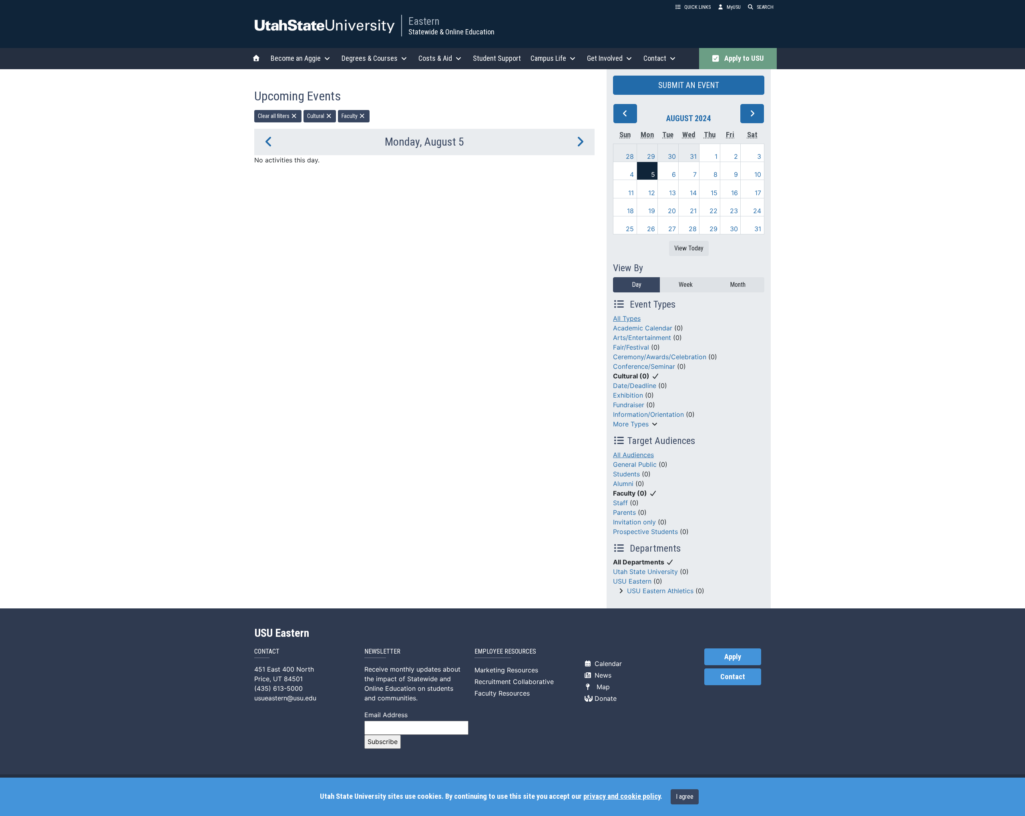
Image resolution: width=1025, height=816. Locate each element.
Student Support (497, 58)
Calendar (607, 664)
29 (651, 156)
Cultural (316, 116)
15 (714, 193)
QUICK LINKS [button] (697, 7)
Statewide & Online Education (451, 32)
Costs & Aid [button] (435, 58)
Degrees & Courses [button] (370, 58)
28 (630, 156)
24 (757, 211)
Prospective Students (645, 532)
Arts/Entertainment (642, 338)
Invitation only (634, 522)
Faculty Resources (502, 693)
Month (738, 284)
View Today (688, 248)
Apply (732, 656)
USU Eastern (632, 581)
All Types (627, 318)
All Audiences (633, 455)
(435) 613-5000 (278, 688)
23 (734, 211)
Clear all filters (274, 116)
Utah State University (645, 572)
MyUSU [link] (734, 7)
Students (626, 474)
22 (713, 211)
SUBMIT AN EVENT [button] (688, 85)
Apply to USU (742, 58)
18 (630, 211)
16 (734, 193)
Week (686, 284)
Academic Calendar (642, 328)
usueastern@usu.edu (285, 698)
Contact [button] (654, 58)
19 (651, 211)
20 (672, 211)
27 (672, 229)
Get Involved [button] (605, 58)
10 (757, 174)
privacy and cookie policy (621, 796)
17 (758, 193)
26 (651, 229)
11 (631, 193)
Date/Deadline (634, 386)
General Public (635, 464)
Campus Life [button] (548, 58)
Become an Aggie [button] (296, 58)
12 (651, 193)
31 (693, 156)
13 (672, 193)
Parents (624, 512)
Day (636, 284)
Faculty (350, 116)
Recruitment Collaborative (514, 682)
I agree (684, 796)
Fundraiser (628, 405)
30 (672, 156)
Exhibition (628, 395)
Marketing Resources (506, 670)
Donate (605, 698)
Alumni (623, 484)
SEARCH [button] (765, 7)
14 (693, 193)
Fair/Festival (631, 347)
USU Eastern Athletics (660, 591)
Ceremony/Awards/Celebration (659, 357)
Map (601, 687)
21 (693, 211)
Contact (732, 676)
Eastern (424, 21)
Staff (620, 503)
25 (630, 229)
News (602, 675)
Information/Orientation (648, 414)
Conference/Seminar (644, 366)
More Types (631, 424)
